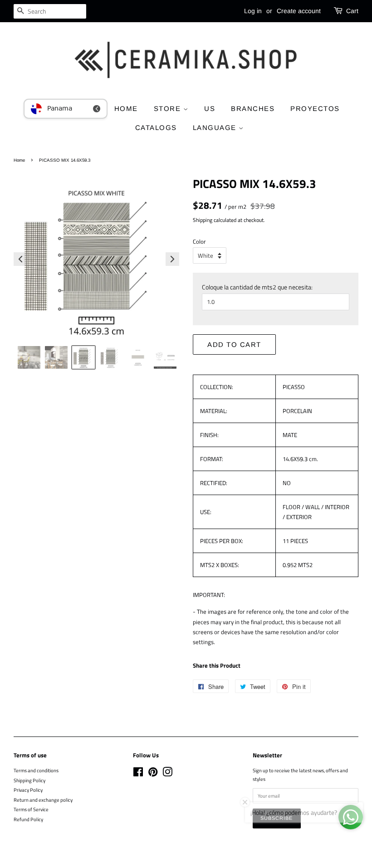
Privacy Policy (28, 790)
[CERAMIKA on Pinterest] (153, 774)
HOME (126, 108)
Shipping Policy (29, 780)
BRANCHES (252, 108)
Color (199, 241)
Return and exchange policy (43, 800)
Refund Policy (28, 819)
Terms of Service (31, 809)
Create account (299, 10)
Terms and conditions (36, 770)
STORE (168, 108)
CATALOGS (156, 127)
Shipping (202, 220)
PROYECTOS (315, 108)
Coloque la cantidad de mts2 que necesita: (257, 287)
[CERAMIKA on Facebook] (138, 774)
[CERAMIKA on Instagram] (167, 774)
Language (216, 127)
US (209, 108)
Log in (253, 10)
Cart (352, 10)
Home (19, 160)
